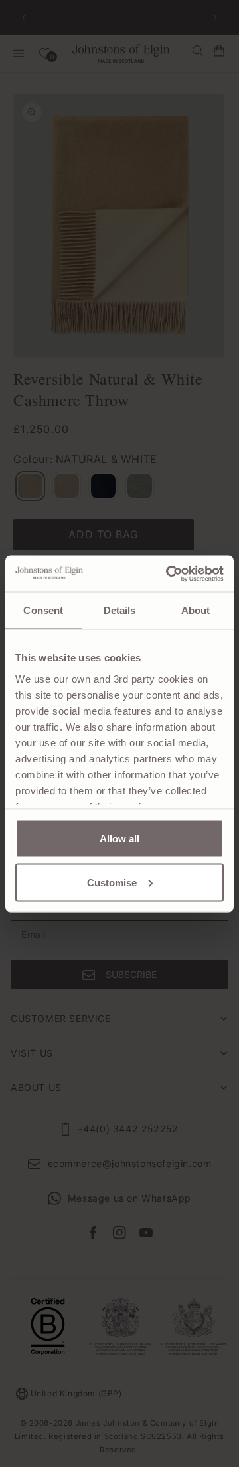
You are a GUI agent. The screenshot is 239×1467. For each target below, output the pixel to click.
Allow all (119, 838)
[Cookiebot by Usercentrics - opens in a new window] (169, 573)
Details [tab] (120, 610)
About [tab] (195, 610)
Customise (112, 882)
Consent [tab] (43, 610)
